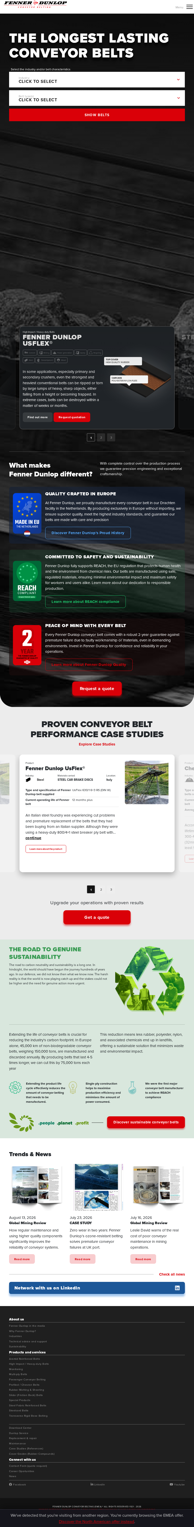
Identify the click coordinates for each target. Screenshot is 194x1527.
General (42, 779)
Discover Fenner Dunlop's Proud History (88, 533)
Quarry (95, 346)
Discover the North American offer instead (96, 1521)
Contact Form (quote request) (28, 1466)
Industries (15, 1336)
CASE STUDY (81, 1223)
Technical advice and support (28, 1341)
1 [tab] (90, 437)
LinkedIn (99, 1484)
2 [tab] (101, 438)
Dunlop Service (18, 1433)
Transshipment (47, 354)
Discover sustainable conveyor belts (146, 1122)
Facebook (19, 1484)
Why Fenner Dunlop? (22, 1331)
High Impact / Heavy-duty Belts (29, 1364)
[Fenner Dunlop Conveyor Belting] (35, 4)
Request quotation (72, 388)
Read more (22, 1259)
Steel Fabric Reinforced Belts (27, 1405)
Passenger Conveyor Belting (27, 1379)
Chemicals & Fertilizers (38, 346)
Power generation (77, 346)
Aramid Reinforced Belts (24, 1358)
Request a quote (97, 688)
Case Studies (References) (26, 1448)
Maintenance (17, 1443)
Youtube (179, 1484)
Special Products (19, 1400)
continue (53, 848)
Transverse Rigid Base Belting (28, 1415)
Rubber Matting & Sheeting (26, 1389)
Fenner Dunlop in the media (27, 1325)
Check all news (172, 1274)
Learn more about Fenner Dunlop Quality (89, 664)
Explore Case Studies (97, 744)
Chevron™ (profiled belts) (58, 768)
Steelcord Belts (19, 1410)
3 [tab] (111, 437)
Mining (59, 346)
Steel (31, 354)
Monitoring (16, 1369)
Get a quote (97, 917)
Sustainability (17, 1346)
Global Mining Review (27, 1223)
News (12, 1476)
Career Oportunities (21, 1471)
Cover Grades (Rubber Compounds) (32, 1453)
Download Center (20, 1427)
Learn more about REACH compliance (85, 601)
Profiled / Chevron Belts (24, 1384)
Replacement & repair (23, 1438)
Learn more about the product (46, 858)
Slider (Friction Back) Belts (26, 1395)
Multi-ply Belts (18, 1374)
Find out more (38, 388)
